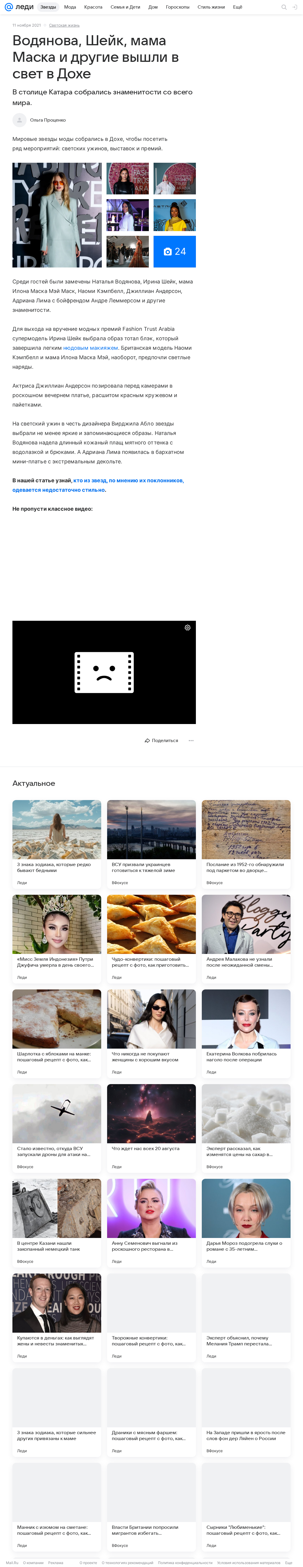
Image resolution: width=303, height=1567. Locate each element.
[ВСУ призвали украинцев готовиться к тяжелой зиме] (151, 844)
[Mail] (9, 7)
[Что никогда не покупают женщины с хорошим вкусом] (151, 1033)
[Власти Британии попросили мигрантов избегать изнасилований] (151, 1507)
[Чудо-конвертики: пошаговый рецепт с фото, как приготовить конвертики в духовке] (151, 939)
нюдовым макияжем (90, 348)
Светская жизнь (64, 25)
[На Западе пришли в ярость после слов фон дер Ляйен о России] (246, 1412)
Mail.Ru (12, 1562)
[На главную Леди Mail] (23, 7)
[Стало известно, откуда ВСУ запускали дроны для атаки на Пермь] (56, 1128)
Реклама (55, 1562)
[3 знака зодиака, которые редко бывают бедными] (56, 844)
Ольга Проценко (48, 120)
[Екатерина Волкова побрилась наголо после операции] (246, 1033)
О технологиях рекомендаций (127, 1562)
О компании (33, 1562)
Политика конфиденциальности (185, 1562)
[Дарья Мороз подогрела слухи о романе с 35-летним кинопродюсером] (246, 1223)
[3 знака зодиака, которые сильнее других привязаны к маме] (56, 1412)
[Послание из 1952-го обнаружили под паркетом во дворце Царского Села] (246, 844)
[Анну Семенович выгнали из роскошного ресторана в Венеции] (151, 1223)
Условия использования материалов (249, 1562)
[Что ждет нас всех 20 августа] (151, 1128)
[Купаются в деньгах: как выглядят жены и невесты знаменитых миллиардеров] (56, 1317)
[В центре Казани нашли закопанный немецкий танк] (56, 1223)
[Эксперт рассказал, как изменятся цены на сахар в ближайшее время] (246, 1128)
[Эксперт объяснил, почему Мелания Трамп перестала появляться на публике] (246, 1317)
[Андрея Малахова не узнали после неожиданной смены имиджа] (246, 939)
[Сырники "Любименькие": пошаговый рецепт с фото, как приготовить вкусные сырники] (246, 1507)
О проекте (88, 1562)
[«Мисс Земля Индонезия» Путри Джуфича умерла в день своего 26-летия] (56, 939)
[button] (57, 215)
